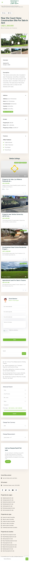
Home (2, 6)
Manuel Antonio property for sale (9, 547)
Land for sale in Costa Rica (8, 525)
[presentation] (3, 40)
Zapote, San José (6, 211)
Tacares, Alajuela (6, 276)
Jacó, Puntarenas (13, 28)
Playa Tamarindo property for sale (10, 540)
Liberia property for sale (8, 538)
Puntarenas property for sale (9, 508)
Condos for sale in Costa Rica (9, 521)
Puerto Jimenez (6, 176)
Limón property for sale (7, 506)
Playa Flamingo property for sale (9, 536)
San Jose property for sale (8, 510)
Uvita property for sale (7, 542)
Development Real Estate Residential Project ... (14, 248)
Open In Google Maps (8, 111)
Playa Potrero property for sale (9, 534)
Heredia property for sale (8, 504)
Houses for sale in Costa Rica (9, 517)
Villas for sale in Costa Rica (8, 519)
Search (4, 351)
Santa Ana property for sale (8, 551)
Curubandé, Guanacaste (8, 243)
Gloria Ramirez (13, 298)
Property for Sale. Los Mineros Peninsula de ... (12, 180)
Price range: (5, 408)
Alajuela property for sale (8, 498)
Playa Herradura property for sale (10, 544)
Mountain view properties (9, 6)
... (12, 187)
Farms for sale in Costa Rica (8, 523)
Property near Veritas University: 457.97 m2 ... (12, 215)
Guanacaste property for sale (9, 502)
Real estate (16, 6)
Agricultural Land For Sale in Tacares (14, 280)
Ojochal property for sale (8, 549)
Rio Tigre (17, 176)
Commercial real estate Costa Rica (10, 527)
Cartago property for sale (8, 500)
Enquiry (8, 461)
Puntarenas (13, 104)
